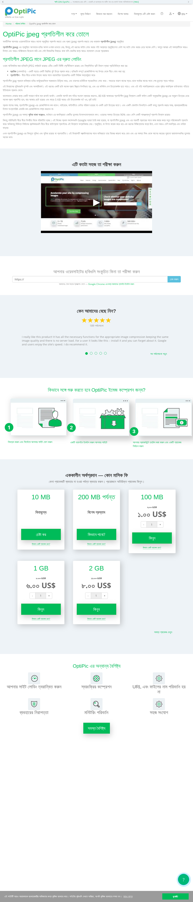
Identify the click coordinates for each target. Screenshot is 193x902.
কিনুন (152, 538)
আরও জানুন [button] (128, 896)
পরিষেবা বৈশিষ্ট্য (20, 23)
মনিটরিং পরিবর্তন (96, 712)
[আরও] (136, 1)
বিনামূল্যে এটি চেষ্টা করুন (144, 14)
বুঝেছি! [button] (175, 896)
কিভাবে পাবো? (96, 534)
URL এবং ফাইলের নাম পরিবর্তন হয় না (158, 689)
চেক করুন (174, 279)
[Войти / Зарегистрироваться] (170, 14)
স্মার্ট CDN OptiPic (62, 1)
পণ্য (73, 14)
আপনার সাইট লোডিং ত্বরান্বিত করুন (34, 686)
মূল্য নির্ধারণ (85, 14)
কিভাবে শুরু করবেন (104, 14)
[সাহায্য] (162, 14)
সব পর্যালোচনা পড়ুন (158, 354)
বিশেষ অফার (123, 14)
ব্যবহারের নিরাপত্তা (34, 712)
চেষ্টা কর (41, 534)
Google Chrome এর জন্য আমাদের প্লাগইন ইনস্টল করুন (111, 283)
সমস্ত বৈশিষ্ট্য (96, 728)
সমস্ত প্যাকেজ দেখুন (163, 632)
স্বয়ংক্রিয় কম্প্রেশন (96, 686)
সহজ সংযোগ (159, 712)
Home (8, 23)
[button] (4, 2)
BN (183, 14)
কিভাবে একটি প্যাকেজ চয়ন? (41, 544)
